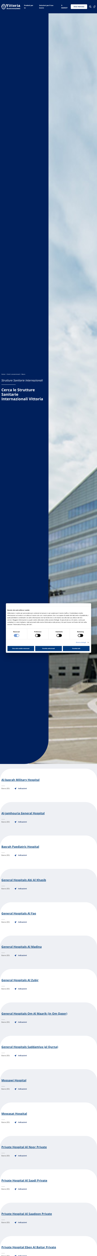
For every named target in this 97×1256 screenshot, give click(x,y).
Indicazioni (22, 788)
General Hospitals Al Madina (21, 946)
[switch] (38, 635)
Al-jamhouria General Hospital (23, 813)
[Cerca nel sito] (90, 6)
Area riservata (79, 7)
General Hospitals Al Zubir (20, 980)
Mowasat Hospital (14, 1113)
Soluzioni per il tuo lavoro (46, 6)
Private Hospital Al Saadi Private (24, 1180)
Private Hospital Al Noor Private (24, 1147)
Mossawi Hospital (13, 1080)
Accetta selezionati (48, 648)
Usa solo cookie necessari (20, 648)
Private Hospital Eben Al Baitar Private (28, 1247)
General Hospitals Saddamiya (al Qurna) (29, 1047)
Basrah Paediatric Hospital (20, 846)
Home (3, 374)
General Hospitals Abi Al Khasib (23, 880)
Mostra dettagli (81, 642)
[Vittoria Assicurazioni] (10, 7)
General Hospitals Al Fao (18, 913)
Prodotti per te (28, 6)
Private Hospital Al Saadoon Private (26, 1213)
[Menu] (94, 6)
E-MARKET (64, 6)
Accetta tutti (76, 648)
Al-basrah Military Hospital (20, 780)
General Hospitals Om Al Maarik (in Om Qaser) (34, 1013)
